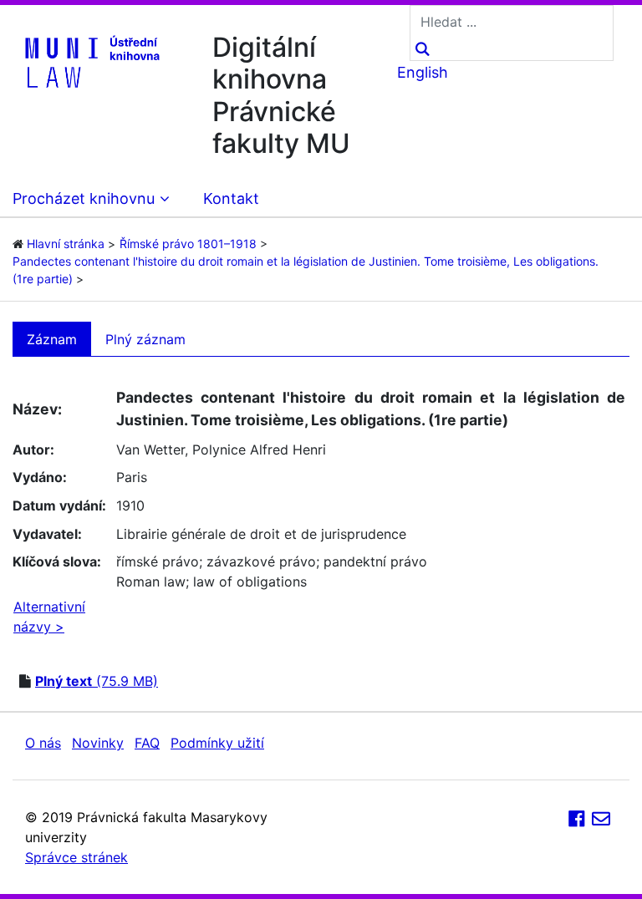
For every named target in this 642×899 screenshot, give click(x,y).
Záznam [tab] (52, 339)
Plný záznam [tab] (145, 339)
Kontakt (231, 198)
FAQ (147, 742)
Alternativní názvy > (49, 616)
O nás (43, 742)
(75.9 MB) (96, 681)
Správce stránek (76, 857)
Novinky (98, 742)
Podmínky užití (217, 742)
